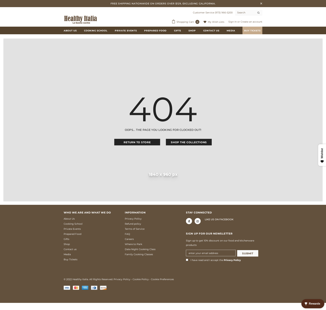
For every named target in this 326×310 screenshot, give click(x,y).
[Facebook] (189, 221)
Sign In (232, 21)
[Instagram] (198, 221)
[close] (261, 3)
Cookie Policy (141, 279)
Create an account (251, 21)
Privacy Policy (232, 260)
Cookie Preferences (162, 279)
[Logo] (81, 19)
